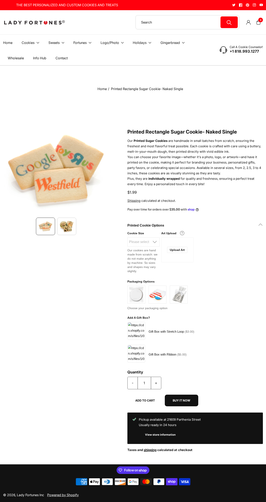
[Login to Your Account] (248, 22)
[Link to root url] (34, 22)
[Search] (229, 22)
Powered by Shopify (63, 495)
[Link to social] (233, 5)
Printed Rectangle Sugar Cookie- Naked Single (147, 89)
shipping (150, 450)
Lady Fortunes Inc (30, 495)
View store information (160, 434)
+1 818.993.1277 (244, 51)
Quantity (135, 372)
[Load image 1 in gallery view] (45, 226)
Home (102, 89)
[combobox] (189, 22)
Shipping (133, 201)
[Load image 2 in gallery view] (66, 226)
